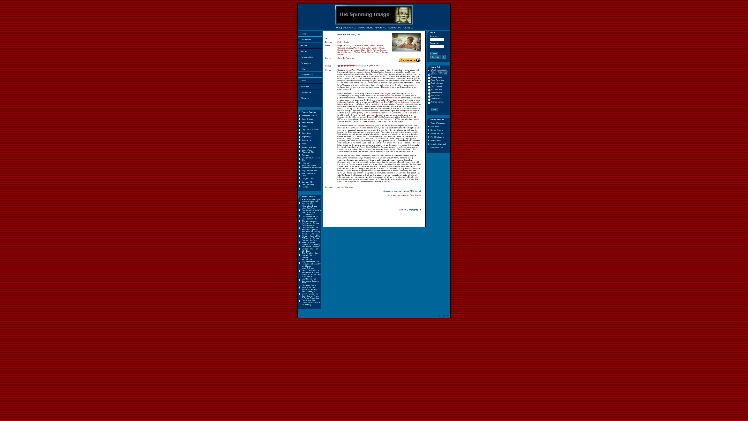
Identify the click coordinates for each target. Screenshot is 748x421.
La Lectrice (393, 121)
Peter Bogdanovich (396, 100)
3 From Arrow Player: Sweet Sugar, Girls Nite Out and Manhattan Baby (311, 202)
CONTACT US (394, 28)
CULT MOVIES (349, 28)
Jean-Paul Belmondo (356, 128)
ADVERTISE (380, 28)
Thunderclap (307, 123)
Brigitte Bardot (343, 46)
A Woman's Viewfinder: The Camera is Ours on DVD (310, 280)
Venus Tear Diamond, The (308, 151)
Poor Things (307, 119)
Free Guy (306, 163)
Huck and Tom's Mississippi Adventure (311, 167)
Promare (306, 155)
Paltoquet (388, 119)
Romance (350, 58)
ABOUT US (408, 28)
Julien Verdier (372, 48)
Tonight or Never (407, 111)
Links (303, 81)
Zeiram (305, 126)
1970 (339, 38)
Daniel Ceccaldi (376, 46)
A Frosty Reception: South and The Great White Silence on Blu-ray (311, 301)
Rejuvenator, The (309, 171)
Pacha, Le (306, 140)
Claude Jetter (373, 52)
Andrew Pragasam (345, 187)
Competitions (307, 75)
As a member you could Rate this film (404, 195)
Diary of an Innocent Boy (369, 113)
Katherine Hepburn (409, 102)
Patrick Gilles (359, 48)
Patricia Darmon (380, 50)
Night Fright (307, 137)
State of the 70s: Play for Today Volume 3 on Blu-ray (311, 242)
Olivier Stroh (366, 50)
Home (303, 34)
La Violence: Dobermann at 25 (310, 215)
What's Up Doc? (381, 102)
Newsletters (306, 63)
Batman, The (308, 182)
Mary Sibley (435, 141)
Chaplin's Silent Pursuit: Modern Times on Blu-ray (309, 287)
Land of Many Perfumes (308, 186)
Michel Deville (343, 42)
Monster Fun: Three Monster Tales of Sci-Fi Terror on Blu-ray (311, 236)
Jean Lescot (354, 50)
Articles (304, 51)
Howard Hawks (383, 96)
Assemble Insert (309, 147)
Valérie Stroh (360, 52)
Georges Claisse (344, 48)
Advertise (305, 86)
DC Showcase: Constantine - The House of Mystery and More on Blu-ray (311, 228)
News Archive (307, 57)
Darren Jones (436, 130)
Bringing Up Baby (345, 104)
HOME (338, 28)
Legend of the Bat (310, 130)
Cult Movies (306, 40)
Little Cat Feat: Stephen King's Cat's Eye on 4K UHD (311, 210)
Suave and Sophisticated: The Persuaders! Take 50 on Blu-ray (311, 262)
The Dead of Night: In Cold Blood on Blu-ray (310, 255)
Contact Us (306, 92)
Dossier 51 (411, 117)
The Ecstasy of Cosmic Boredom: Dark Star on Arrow (310, 294)
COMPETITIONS (365, 28)
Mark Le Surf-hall (438, 144)
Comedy (341, 58)
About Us (305, 98)
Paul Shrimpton (437, 137)
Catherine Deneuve (365, 126)
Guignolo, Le (308, 178)
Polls (303, 69)
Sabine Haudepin (345, 52)
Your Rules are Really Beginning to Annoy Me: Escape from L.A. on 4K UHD (311, 271)
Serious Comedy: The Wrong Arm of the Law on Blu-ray (310, 221)
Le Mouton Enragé (365, 117)
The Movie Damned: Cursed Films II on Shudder (311, 249)
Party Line (306, 133)
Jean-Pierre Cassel (359, 46)
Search (304, 45)
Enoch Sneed (436, 134)
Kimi (304, 144)
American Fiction (309, 116)
